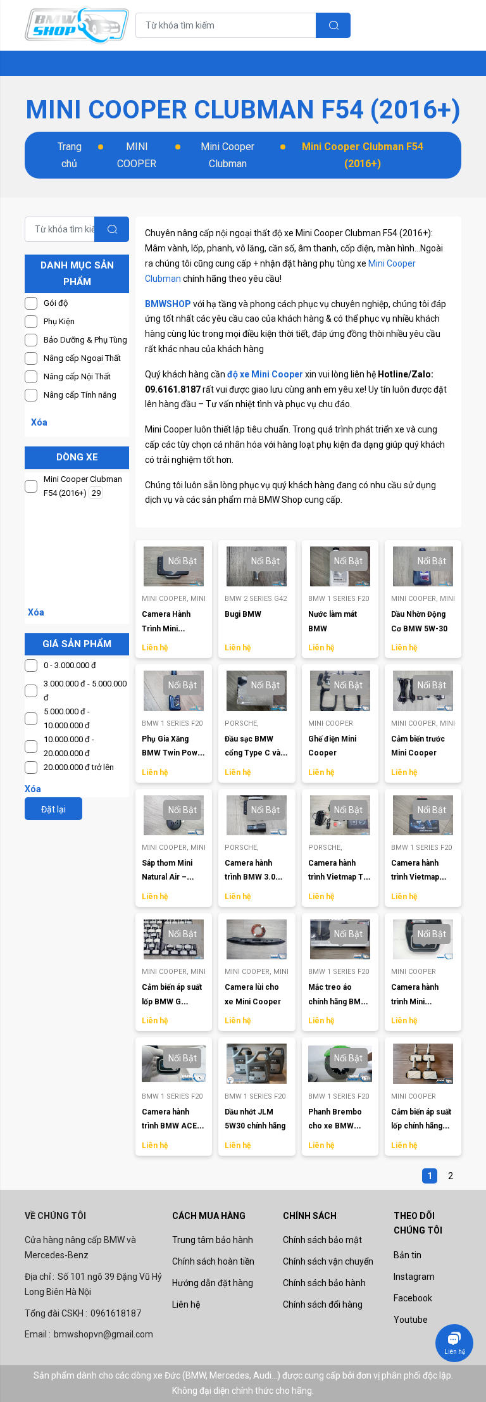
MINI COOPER (136, 155)
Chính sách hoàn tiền (213, 1261)
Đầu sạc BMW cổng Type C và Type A (252, 753)
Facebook (413, 1298)
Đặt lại (53, 809)
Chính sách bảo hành (324, 1283)
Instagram (414, 1277)
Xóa (39, 422)
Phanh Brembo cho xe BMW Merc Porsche (335, 1126)
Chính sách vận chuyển (328, 1261)
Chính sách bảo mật (322, 1240)
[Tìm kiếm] (333, 25)
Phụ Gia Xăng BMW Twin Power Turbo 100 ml (174, 753)
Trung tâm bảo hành (212, 1240)
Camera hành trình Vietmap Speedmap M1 (417, 877)
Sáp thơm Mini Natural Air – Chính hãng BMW (172, 877)
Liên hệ (186, 1304)
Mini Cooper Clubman (227, 155)
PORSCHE (242, 723)
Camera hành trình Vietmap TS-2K (339, 877)
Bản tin (407, 1255)
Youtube (411, 1320)
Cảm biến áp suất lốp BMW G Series (172, 1001)
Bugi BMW (243, 614)
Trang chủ (70, 155)
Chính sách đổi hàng (323, 1304)
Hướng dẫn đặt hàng (212, 1283)
